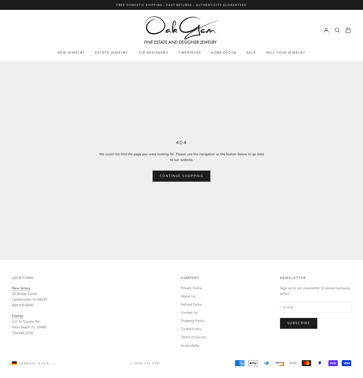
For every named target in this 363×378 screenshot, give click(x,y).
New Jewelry (71, 52)
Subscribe (298, 323)
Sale (251, 52)
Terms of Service (193, 337)
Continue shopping (181, 176)
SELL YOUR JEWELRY (286, 52)
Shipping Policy (192, 320)
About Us (188, 296)
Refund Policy (191, 304)
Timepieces (189, 52)
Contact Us (189, 312)
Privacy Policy (191, 288)
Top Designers (153, 52)
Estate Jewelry (111, 52)
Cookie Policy (191, 329)
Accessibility (190, 345)
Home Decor (224, 52)
